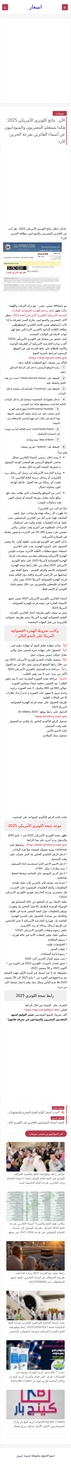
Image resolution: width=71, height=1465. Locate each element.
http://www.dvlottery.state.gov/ (46, 845)
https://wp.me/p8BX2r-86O (42, 1010)
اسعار (35, 6)
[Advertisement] (35, 60)
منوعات (60, 113)
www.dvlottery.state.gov (51, 716)
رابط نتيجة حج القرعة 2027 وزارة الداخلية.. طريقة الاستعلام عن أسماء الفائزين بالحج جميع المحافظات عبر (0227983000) (38, 1277)
